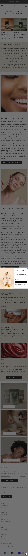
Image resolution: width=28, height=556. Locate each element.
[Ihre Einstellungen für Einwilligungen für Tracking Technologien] (26, 554)
